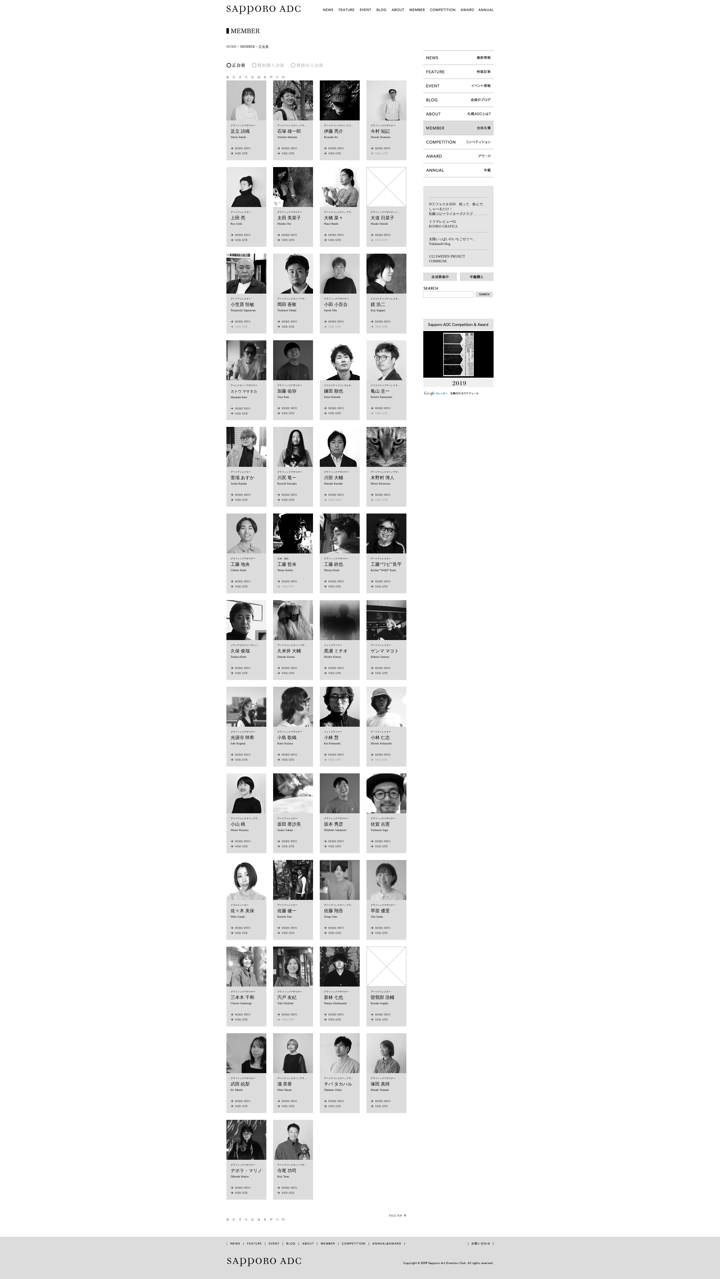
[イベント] (366, 14)
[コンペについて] (443, 14)
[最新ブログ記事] (458, 195)
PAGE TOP (395, 1215)
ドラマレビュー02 (442, 222)
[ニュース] (328, 14)
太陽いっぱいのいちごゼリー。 (452, 239)
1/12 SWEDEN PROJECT (447, 256)
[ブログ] (381, 14)
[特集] (347, 14)
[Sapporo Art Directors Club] (263, 14)
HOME (231, 47)
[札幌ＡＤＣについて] (398, 14)
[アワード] (467, 14)
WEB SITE (241, 153)
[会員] (417, 14)
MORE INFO (242, 148)
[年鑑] (485, 14)
